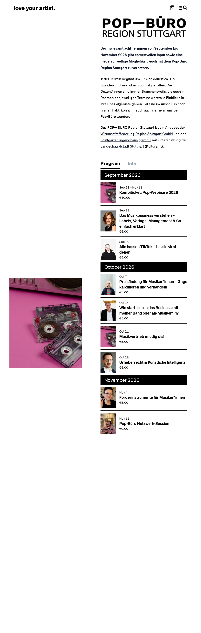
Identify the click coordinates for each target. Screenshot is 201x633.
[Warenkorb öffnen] (172, 7)
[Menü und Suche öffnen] (183, 8)
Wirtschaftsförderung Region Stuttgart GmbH (136, 133)
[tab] (112, 164)
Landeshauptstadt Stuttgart (122, 146)
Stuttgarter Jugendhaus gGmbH (125, 140)
